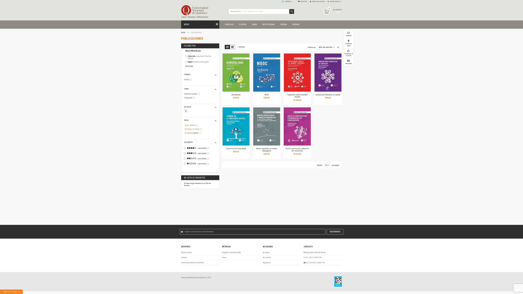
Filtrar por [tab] (190, 46)
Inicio (183, 32)
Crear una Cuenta (318, 1)
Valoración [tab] (188, 142)
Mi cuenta (266, 252)
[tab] (200, 56)
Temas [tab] (186, 89)
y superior (193, 133)
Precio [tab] (186, 120)
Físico (189, 80)
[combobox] (261, 11)
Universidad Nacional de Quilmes (192, 263)
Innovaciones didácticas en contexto (328, 95)
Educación (190, 98)
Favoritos (303, 1)
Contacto (184, 257)
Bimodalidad (236, 95)
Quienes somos (186, 252)
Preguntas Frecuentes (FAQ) (231, 252)
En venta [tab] (187, 107)
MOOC (266, 95)
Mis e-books (267, 257)
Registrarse (267, 263)
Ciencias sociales (193, 94)
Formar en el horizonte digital (236, 149)
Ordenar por (312, 47)
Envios (224, 257)
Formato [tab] (187, 75)
